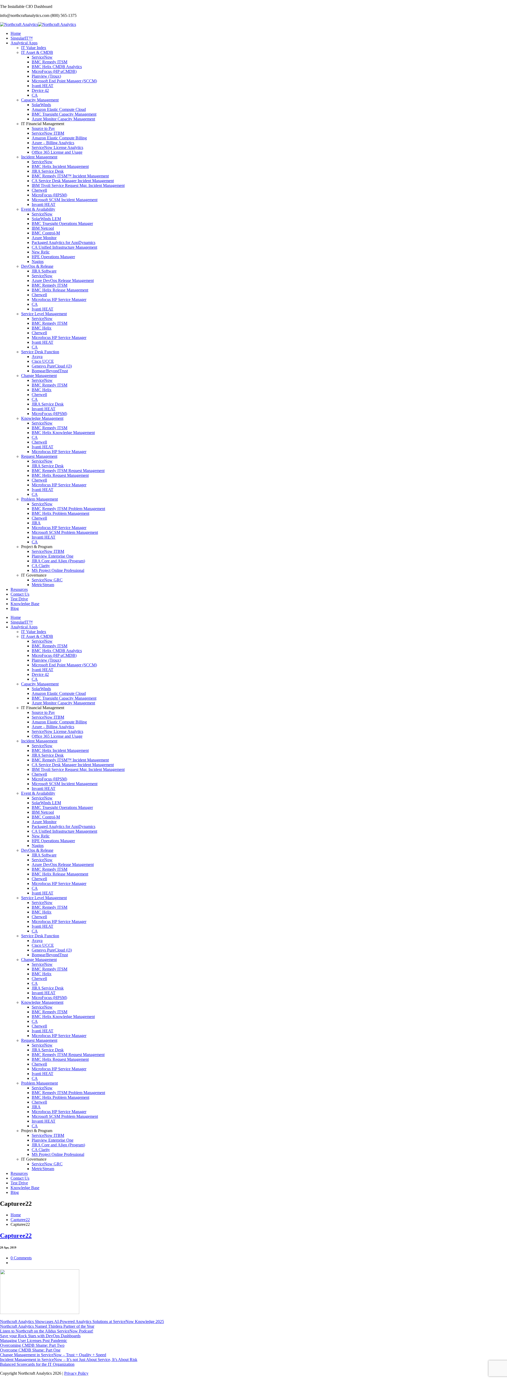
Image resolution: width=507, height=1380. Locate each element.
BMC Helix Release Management (60, 290)
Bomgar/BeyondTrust (50, 371)
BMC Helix (41, 328)
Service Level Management (44, 314)
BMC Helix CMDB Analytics (57, 66)
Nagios (38, 261)
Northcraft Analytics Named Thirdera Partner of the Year (47, 1326)
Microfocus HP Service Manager (59, 299)
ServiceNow (42, 57)
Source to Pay (43, 128)
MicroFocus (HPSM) (49, 195)
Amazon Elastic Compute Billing (59, 138)
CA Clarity (41, 565)
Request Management (39, 456)
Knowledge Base (25, 603)
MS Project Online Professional (58, 570)
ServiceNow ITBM (48, 133)
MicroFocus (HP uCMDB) (54, 71)
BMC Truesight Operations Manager (62, 223)
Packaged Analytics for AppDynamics (63, 242)
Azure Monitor (44, 238)
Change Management (39, 375)
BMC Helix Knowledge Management (63, 432)
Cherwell (39, 190)
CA (35, 95)
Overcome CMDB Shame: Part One (30, 1350)
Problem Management (39, 499)
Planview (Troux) (46, 76)
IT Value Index (33, 47)
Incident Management (39, 157)
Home (16, 33)
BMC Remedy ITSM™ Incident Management (70, 176)
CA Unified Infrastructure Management (64, 247)
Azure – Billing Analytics (53, 142)
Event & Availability (38, 209)
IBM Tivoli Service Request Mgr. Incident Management (78, 185)
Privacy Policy (76, 1373)
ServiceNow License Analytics (57, 147)
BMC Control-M (46, 233)
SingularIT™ (22, 38)
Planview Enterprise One (52, 556)
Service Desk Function (40, 352)
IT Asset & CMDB (37, 52)
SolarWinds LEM (46, 218)
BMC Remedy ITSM (49, 62)
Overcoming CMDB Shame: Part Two (32, 1345)
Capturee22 (20, 1219)
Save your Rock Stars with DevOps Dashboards (40, 1336)
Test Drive (19, 599)
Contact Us (20, 594)
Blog (15, 608)
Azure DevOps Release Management (63, 280)
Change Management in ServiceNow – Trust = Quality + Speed (53, 1355)
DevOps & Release (37, 266)
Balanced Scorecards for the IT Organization (37, 1364)
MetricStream (43, 584)
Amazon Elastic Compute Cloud (59, 109)
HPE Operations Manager (53, 257)
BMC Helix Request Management (60, 475)
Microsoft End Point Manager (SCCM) (64, 81)
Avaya (37, 356)
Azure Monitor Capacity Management (63, 119)
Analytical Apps (24, 43)
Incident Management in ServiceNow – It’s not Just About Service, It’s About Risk (68, 1359)
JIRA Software (44, 271)
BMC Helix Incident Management (60, 166)
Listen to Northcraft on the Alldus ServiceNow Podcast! (46, 1331)
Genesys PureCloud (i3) (52, 366)
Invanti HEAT (43, 204)
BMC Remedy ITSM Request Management (68, 470)
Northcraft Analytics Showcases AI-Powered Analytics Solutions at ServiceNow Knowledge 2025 (82, 1321)
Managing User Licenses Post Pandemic (33, 1340)
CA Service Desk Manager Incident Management (73, 180)
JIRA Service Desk (48, 171)
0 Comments (21, 1258)
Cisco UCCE (43, 361)
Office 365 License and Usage (57, 152)
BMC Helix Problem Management (60, 513)
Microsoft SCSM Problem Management (65, 532)
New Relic (41, 252)
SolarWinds (41, 104)
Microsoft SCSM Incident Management (64, 199)
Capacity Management (40, 100)
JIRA (36, 523)
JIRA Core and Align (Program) (58, 561)
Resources (19, 589)
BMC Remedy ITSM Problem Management (68, 508)
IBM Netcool (43, 228)
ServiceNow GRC (47, 580)
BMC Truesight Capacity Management (64, 114)
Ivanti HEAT (42, 85)
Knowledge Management (42, 418)
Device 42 (40, 90)
